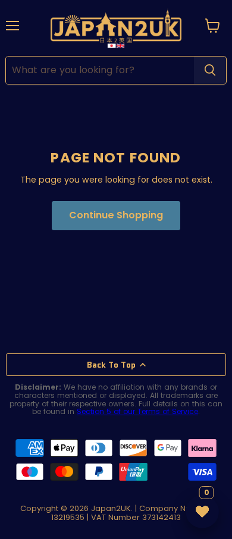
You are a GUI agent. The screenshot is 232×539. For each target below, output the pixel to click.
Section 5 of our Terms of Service (137, 411)
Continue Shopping (116, 215)
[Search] (210, 70)
